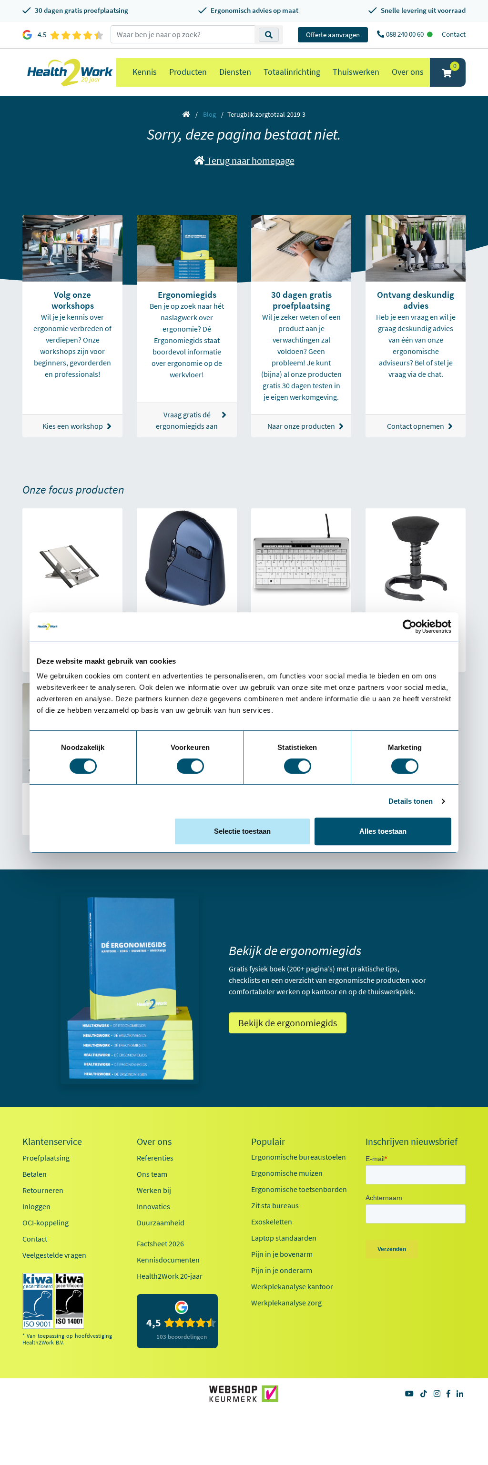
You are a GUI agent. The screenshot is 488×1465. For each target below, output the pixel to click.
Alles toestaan (383, 831)
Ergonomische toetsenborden (299, 1189)
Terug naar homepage (250, 160)
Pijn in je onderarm (281, 1270)
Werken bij (154, 1190)
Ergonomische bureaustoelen (298, 1157)
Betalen (34, 1174)
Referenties (155, 1157)
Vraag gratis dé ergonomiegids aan (187, 420)
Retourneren (42, 1190)
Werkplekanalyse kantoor (292, 1286)
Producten (188, 71)
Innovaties (153, 1206)
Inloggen (36, 1206)
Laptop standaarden (283, 1238)
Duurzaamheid (160, 1222)
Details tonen (410, 801)
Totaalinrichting (292, 71)
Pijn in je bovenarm (282, 1254)
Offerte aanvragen (333, 34)
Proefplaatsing (46, 1157)
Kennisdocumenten (168, 1259)
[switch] (190, 766)
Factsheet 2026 (160, 1243)
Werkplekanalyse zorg (286, 1302)
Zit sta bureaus (275, 1205)
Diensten (235, 71)
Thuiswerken (356, 71)
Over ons (408, 71)
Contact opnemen (415, 426)
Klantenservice (52, 1141)
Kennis (144, 71)
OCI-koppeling (45, 1222)
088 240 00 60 (405, 34)
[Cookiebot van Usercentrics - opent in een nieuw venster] (409, 626)
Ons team (152, 1174)
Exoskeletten (271, 1221)
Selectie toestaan (242, 831)
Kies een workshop (72, 426)
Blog (209, 114)
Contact (454, 34)
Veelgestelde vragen (54, 1255)
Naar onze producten (301, 426)
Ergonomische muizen (287, 1173)
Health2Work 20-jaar (170, 1276)
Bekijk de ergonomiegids (287, 1023)
